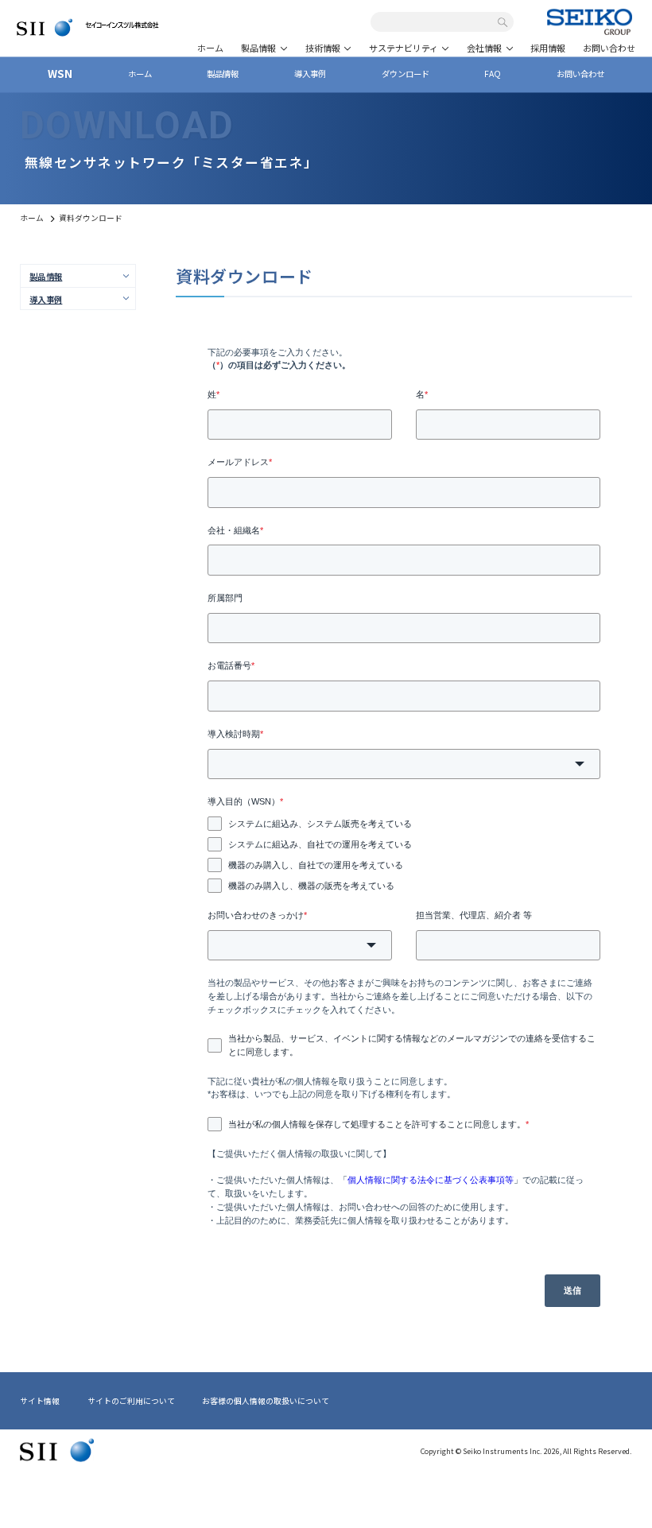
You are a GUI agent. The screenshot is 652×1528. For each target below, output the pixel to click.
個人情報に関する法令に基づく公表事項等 (430, 1180)
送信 (572, 1290)
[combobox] (436, 22)
